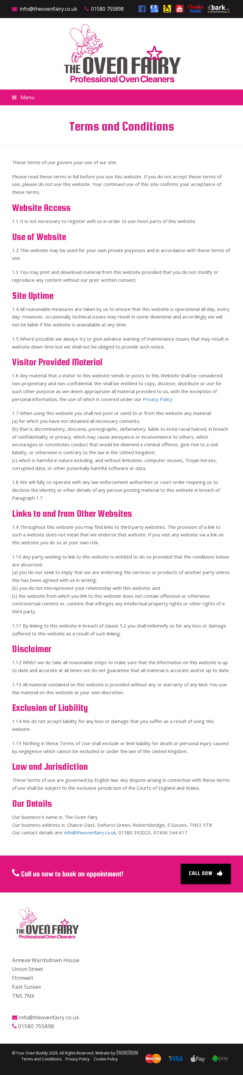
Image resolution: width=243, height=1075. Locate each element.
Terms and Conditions (41, 1059)
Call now (201, 873)
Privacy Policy (157, 399)
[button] (121, 97)
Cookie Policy (106, 1059)
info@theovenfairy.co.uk (48, 8)
